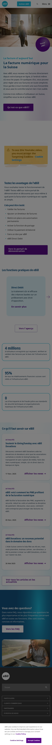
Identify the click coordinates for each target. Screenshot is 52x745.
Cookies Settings (16, 740)
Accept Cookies (34, 740)
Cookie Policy (21, 734)
